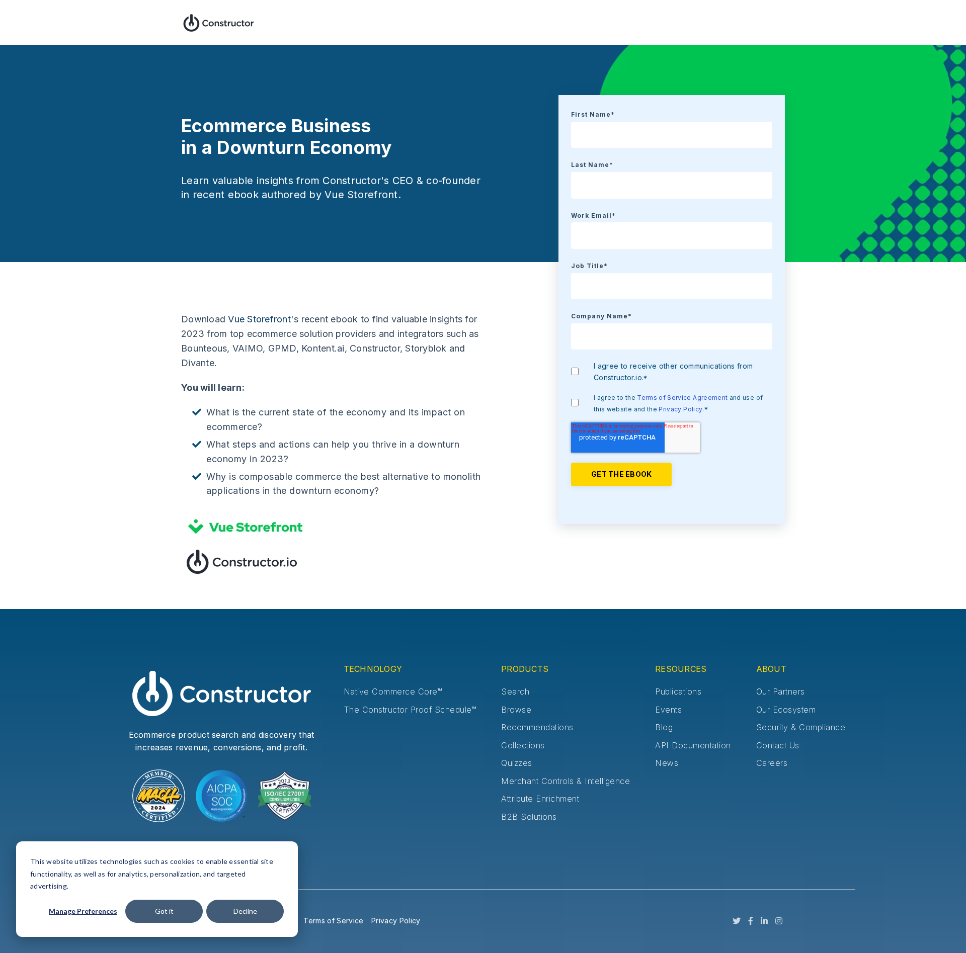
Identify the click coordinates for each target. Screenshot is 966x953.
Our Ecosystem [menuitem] (786, 710)
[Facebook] (750, 921)
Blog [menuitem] (664, 727)
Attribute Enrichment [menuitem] (540, 799)
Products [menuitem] (524, 669)
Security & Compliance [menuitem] (801, 727)
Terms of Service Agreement (682, 397)
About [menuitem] (771, 669)
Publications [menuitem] (678, 691)
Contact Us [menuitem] (777, 745)
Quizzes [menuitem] (516, 763)
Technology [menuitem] (373, 669)
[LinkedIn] (764, 921)
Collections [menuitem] (523, 745)
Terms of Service (333, 920)
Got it (164, 911)
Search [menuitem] (515, 691)
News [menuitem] (666, 763)
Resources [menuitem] (680, 669)
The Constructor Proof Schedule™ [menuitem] (410, 710)
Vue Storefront (259, 319)
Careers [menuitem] (772, 763)
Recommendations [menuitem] (537, 727)
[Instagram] (778, 921)
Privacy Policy (680, 409)
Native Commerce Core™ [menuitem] (393, 691)
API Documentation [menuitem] (693, 745)
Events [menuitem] (668, 710)
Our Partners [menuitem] (780, 691)
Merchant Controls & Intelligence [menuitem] (565, 781)
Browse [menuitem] (516, 710)
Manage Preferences (83, 911)
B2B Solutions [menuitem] (529, 817)
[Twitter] (737, 921)
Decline (245, 911)
